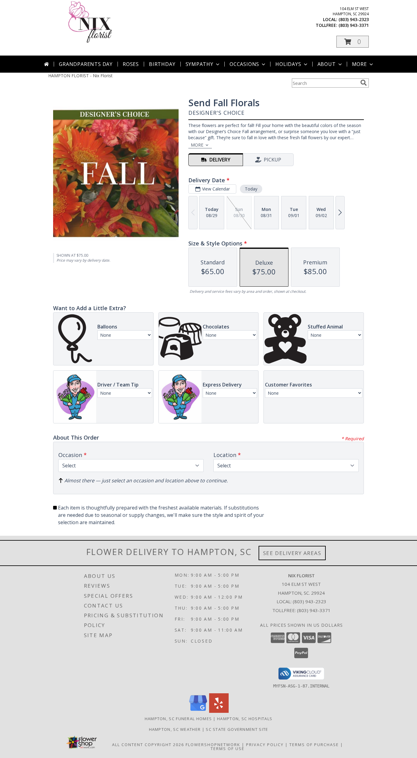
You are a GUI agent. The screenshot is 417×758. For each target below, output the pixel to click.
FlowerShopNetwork (213, 744)
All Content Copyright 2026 (148, 744)
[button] (352, 42)
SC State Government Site (237, 729)
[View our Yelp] (219, 711)
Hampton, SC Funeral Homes (178, 718)
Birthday (162, 64)
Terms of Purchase (314, 744)
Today (251, 189)
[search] (363, 82)
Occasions (244, 64)
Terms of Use (228, 748)
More (359, 64)
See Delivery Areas (292, 553)
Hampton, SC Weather (175, 729)
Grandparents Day (86, 64)
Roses (131, 64)
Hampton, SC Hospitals (244, 718)
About (326, 64)
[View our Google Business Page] (198, 711)
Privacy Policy (265, 744)
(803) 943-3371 (354, 25)
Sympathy (199, 64)
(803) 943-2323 (354, 19)
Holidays (288, 64)
